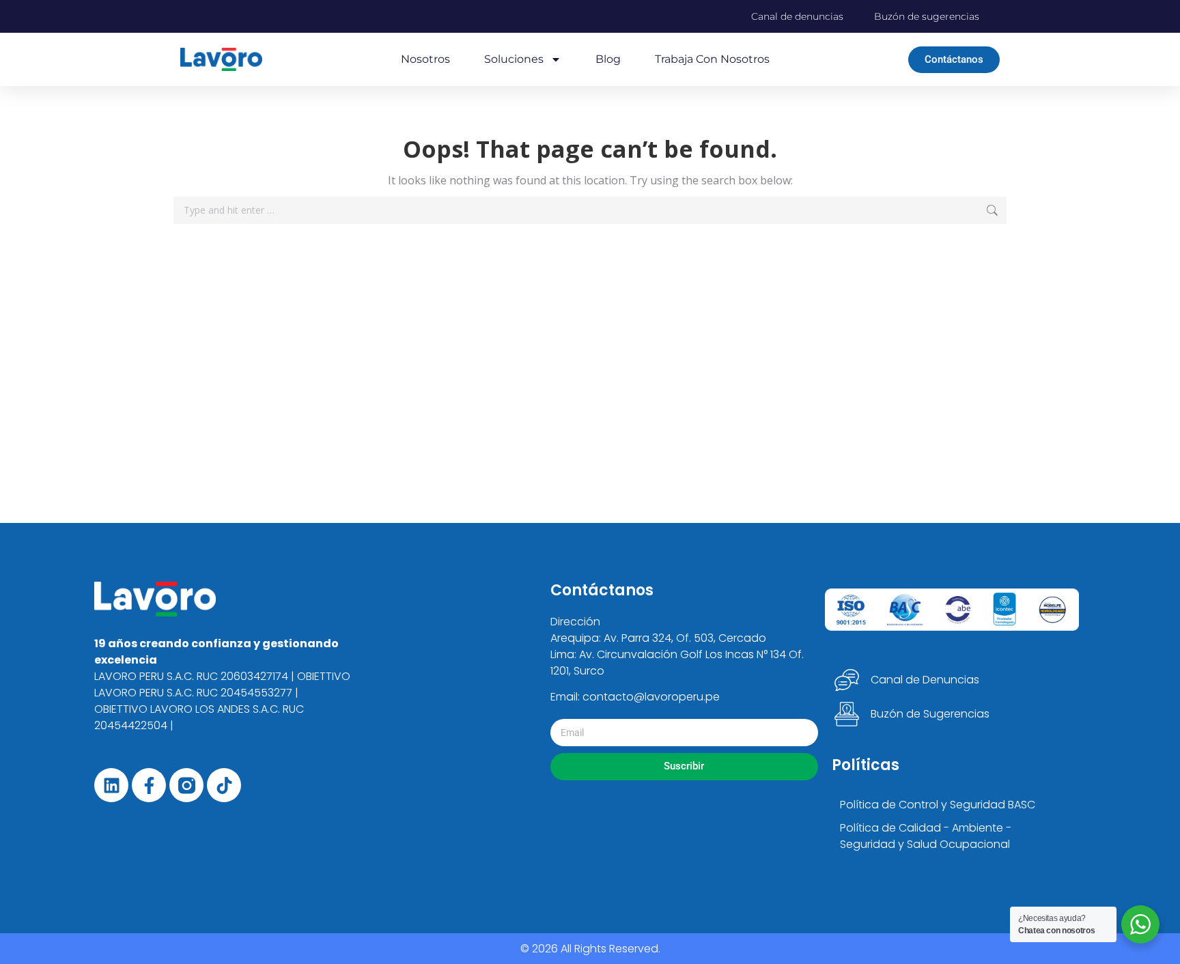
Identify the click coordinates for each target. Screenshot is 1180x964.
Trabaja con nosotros (712, 59)
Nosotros (425, 59)
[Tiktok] (224, 785)
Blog (608, 59)
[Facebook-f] (149, 785)
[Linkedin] (111, 785)
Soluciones (514, 59)
